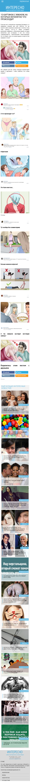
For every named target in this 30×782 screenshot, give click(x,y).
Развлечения (5, 772)
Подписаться (24, 1)
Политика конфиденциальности (10, 769)
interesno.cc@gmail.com (15, 759)
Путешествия (6, 780)
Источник (3, 379)
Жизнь (4, 775)
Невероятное (6, 777)
